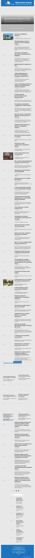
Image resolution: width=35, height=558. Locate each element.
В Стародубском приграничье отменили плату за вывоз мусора (23, 104)
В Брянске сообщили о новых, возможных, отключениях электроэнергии (23, 395)
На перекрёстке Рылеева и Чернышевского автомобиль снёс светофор (23, 218)
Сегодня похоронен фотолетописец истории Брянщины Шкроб (20, 96)
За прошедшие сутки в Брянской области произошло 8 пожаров (20, 514)
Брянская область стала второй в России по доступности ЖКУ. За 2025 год (23, 116)
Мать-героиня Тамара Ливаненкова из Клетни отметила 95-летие (23, 161)
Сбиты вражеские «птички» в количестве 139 (22, 208)
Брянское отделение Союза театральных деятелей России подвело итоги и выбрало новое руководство (22, 479)
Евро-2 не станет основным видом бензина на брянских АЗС (23, 243)
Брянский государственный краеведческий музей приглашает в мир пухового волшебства (23, 456)
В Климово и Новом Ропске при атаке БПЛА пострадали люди (22, 252)
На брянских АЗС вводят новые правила (22, 272)
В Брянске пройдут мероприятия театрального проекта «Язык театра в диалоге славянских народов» (23, 424)
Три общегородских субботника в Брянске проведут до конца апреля (9, 377)
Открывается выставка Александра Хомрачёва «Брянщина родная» (23, 467)
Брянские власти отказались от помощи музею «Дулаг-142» (22, 344)
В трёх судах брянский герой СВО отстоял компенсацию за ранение (23, 188)
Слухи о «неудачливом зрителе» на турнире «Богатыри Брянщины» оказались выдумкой (23, 85)
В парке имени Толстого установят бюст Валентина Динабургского (23, 280)
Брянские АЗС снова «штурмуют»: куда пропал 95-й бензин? (23, 233)
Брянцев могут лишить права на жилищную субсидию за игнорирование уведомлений (22, 353)
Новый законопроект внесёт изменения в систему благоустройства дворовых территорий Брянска (8, 415)
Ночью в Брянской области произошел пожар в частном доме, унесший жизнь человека (20, 522)
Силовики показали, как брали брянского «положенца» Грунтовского (22, 315)
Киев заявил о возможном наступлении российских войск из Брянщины (23, 54)
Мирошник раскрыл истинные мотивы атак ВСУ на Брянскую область (22, 43)
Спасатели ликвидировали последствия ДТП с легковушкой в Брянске (20, 531)
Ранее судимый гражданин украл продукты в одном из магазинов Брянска (19, 499)
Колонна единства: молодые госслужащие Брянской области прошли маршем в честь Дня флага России (23, 261)
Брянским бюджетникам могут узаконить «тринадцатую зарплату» (22, 126)
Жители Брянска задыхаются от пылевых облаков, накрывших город (9, 396)
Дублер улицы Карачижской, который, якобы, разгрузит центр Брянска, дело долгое (24, 415)
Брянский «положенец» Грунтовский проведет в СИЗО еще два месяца (23, 326)
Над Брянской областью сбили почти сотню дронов (22, 225)
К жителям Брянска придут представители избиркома (21, 288)
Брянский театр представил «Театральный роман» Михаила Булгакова (22, 436)
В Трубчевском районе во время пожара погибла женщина (20, 538)
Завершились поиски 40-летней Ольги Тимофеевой (22, 171)
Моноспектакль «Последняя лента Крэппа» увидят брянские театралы (23, 445)
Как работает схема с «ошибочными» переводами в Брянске (22, 145)
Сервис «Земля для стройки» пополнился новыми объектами (24, 376)
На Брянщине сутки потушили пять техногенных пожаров (20, 507)
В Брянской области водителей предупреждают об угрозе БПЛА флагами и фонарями (23, 198)
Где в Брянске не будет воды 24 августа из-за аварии (22, 306)
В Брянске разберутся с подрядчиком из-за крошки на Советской (22, 297)
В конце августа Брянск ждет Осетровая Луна (22, 153)
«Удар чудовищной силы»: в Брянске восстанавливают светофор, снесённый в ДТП (21, 75)
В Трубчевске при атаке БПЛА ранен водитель (22, 336)
